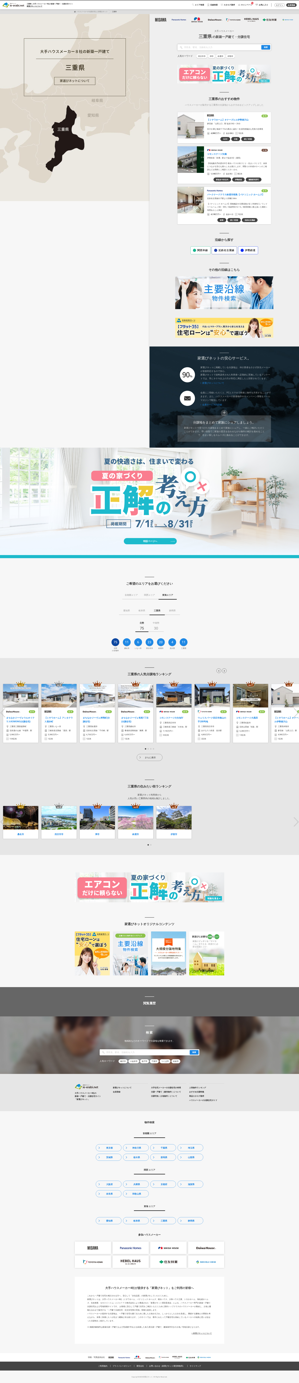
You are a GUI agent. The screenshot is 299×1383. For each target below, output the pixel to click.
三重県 (164, 1220)
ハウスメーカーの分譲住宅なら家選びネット (92, 11)
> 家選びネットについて (202, 1333)
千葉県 (164, 1148)
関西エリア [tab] (149, 595)
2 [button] (148, 749)
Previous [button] (3, 713)
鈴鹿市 (220, 56)
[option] (20, 713)
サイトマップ (195, 1366)
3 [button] (151, 749)
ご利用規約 (102, 1366)
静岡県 (191, 1220)
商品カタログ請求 (196, 1096)
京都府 (164, 1184)
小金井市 (134, 1061)
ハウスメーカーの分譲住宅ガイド (203, 1100)
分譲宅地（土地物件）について (164, 1096)
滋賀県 (191, 1184)
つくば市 (165, 1061)
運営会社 (140, 1366)
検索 (266, 47)
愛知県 (109, 1220)
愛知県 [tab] (126, 610)
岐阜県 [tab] (142, 610)
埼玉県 (191, 1148)
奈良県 (109, 1194)
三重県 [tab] (157, 610)
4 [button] (153, 749)
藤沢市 (123, 1061)
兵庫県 (136, 1184)
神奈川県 (136, 1148)
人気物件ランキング (197, 1088)
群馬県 (164, 1157)
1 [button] (145, 749)
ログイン (279, 5)
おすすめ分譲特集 (196, 1092)
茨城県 (109, 1157)
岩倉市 (176, 1061)
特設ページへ (150, 541)
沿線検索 (214, 5)
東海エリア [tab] (167, 595)
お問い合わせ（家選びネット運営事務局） (167, 1366)
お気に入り (263, 5)
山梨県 (191, 1157)
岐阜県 (136, 1220)
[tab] (141, 626)
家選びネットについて (34, 6)
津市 (212, 56)
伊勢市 (230, 56)
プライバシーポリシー (122, 1366)
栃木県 (136, 1157)
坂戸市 (144, 1061)
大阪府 (109, 1184)
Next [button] (296, 713)
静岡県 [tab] (172, 610)
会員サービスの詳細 (212, 404)
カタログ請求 (229, 5)
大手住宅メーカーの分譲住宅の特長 (166, 1088)
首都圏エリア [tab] (131, 595)
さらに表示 (150, 757)
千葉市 (154, 1061)
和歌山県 (136, 1194)
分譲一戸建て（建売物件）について (166, 1092)
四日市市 (202, 56)
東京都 (109, 1148)
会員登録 (291, 5)
